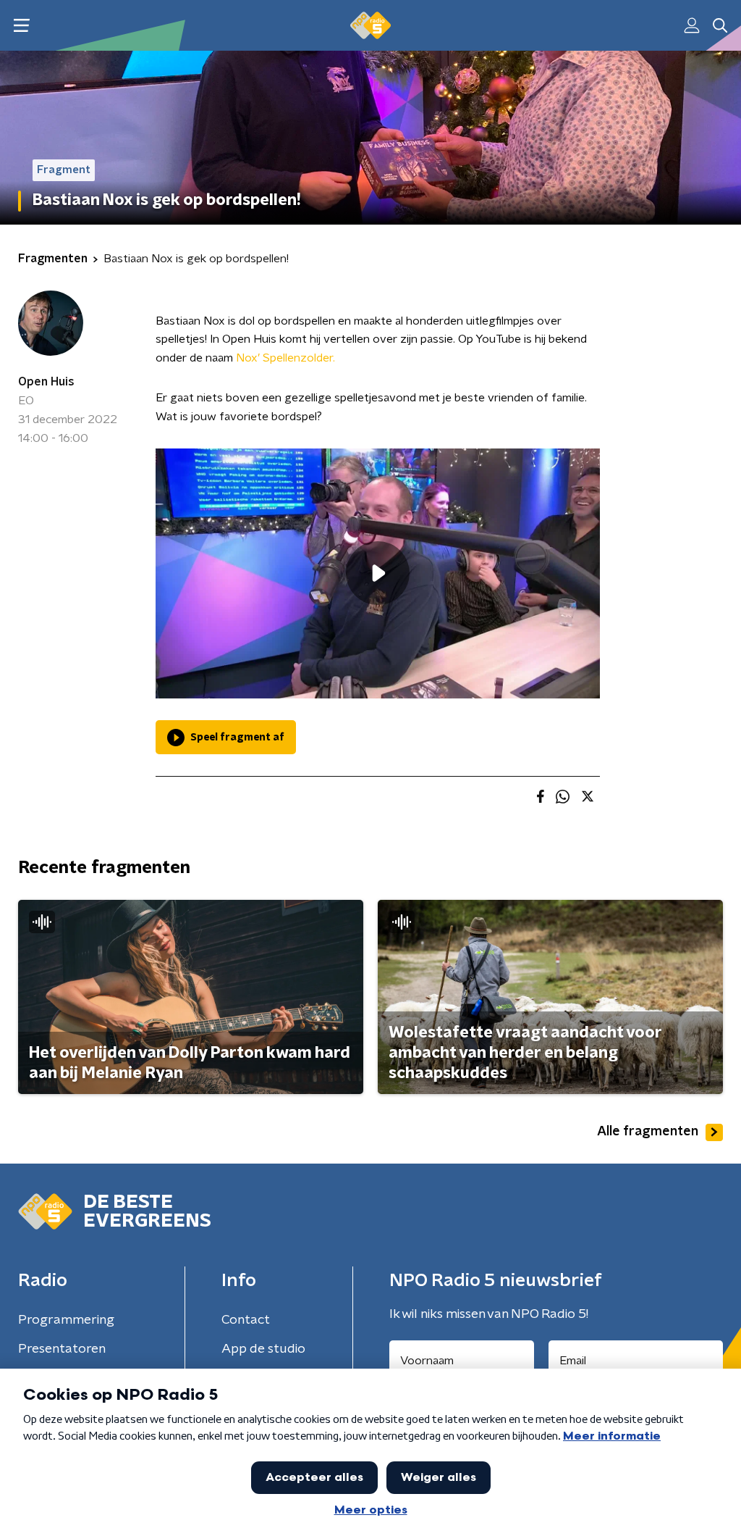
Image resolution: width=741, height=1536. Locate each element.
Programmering (66, 1320)
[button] (21, 25)
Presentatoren (62, 1349)
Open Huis (46, 382)
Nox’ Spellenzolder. (285, 358)
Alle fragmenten (647, 1131)
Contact (245, 1320)
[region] (378, 573)
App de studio (263, 1349)
